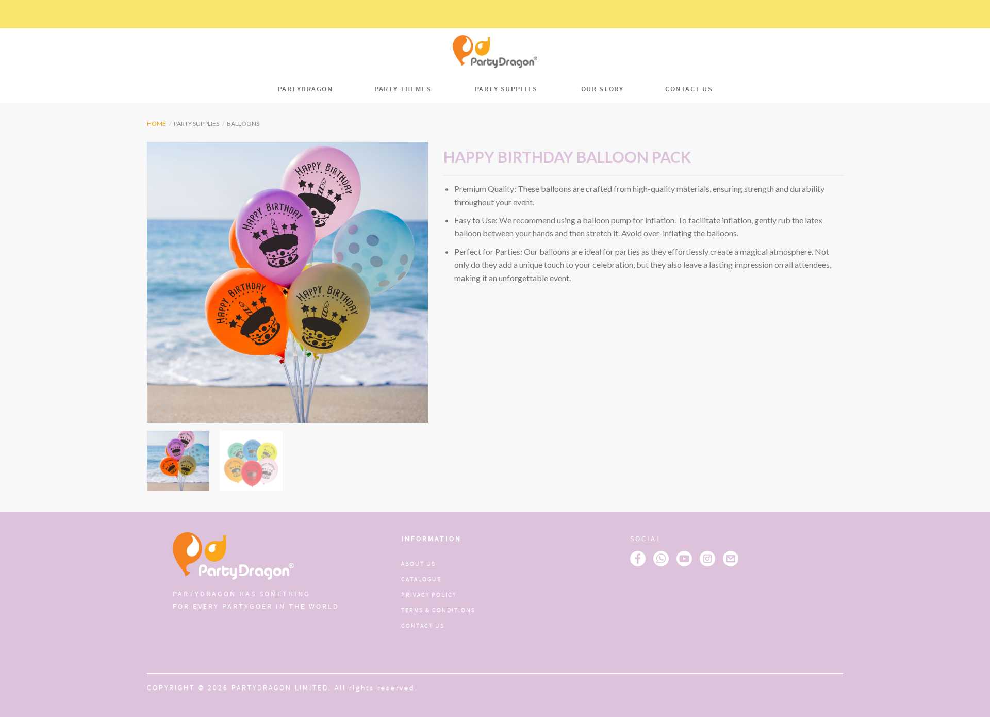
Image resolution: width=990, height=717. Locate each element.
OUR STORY (602, 89)
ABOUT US (418, 564)
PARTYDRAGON (305, 89)
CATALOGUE (421, 579)
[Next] (409, 282)
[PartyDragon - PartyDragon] (495, 51)
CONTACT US (689, 89)
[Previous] (165, 282)
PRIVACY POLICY (428, 595)
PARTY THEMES (402, 89)
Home (156, 123)
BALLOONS (243, 123)
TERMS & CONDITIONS (438, 610)
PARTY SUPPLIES (506, 89)
